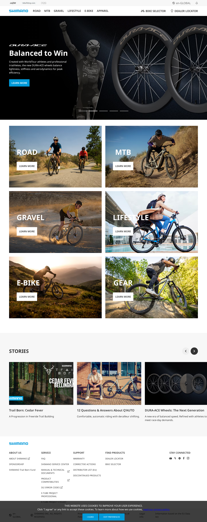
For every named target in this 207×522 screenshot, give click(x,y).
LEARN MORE (19, 82)
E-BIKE (89, 11)
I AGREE (90, 517)
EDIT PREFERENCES (112, 517)
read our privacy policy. (156, 509)
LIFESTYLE (74, 11)
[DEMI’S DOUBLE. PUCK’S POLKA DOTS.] (83, 111)
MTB (47, 11)
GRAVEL (59, 11)
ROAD (37, 11)
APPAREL (103, 11)
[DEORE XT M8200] (103, 111)
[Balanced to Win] (93, 111)
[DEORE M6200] (114, 111)
